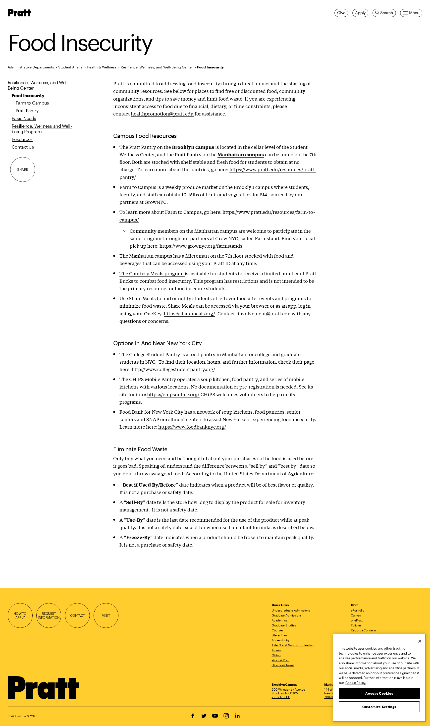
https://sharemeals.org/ (189, 313)
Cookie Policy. (355, 682)
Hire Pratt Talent (283, 665)
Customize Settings (379, 707)
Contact (77, 615)
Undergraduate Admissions (291, 610)
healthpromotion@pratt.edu (162, 113)
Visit (106, 615)
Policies (356, 625)
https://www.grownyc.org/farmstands (201, 245)
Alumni (276, 650)
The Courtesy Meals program (152, 273)
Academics (279, 620)
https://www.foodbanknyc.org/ (192, 426)
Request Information (48, 616)
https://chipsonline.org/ (173, 394)
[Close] (419, 641)
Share (22, 169)
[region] (379, 678)
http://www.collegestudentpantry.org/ (173, 369)
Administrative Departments (31, 67)
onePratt (357, 620)
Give (341, 12)
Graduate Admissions (287, 615)
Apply (360, 12)
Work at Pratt (280, 660)
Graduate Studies (284, 625)
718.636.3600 (281, 697)
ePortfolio (357, 610)
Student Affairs (70, 67)
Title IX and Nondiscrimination (293, 645)
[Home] (43, 687)
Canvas (356, 615)
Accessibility (280, 640)
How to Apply (20, 616)
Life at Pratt (279, 635)
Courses (277, 630)
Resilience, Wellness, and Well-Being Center (157, 67)
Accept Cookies (379, 693)
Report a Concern (363, 630)
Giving (276, 655)
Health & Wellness (101, 67)
